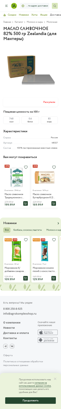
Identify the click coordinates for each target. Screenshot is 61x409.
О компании (11, 322)
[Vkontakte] (12, 346)
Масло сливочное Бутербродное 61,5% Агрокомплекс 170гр (44, 196)
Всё (7, 230)
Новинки (24, 15)
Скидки (11, 15)
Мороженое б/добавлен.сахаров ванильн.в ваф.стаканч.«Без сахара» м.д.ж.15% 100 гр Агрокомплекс (16, 270)
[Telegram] (5, 346)
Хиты (34, 15)
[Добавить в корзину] (25, 203)
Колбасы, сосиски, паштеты (27, 230)
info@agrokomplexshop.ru (19, 313)
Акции (43, 15)
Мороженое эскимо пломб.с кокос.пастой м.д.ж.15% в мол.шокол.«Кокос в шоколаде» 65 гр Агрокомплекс (44, 270)
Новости (9, 328)
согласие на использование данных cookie (35, 384)
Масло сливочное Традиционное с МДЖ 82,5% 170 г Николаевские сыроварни (14, 196)
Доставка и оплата (16, 333)
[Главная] (14, 6)
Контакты (10, 338)
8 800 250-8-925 (12, 309)
